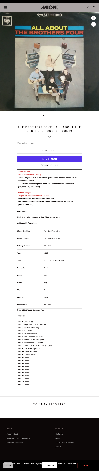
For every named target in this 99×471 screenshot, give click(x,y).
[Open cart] (94, 7)
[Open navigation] (5, 7)
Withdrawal (49, 465)
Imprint (57, 438)
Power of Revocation (14, 442)
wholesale (59, 434)
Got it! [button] (86, 465)
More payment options (49, 165)
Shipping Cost (12, 434)
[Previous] (38, 115)
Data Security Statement (64, 442)
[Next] (60, 115)
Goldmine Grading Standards (18, 438)
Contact (58, 447)
